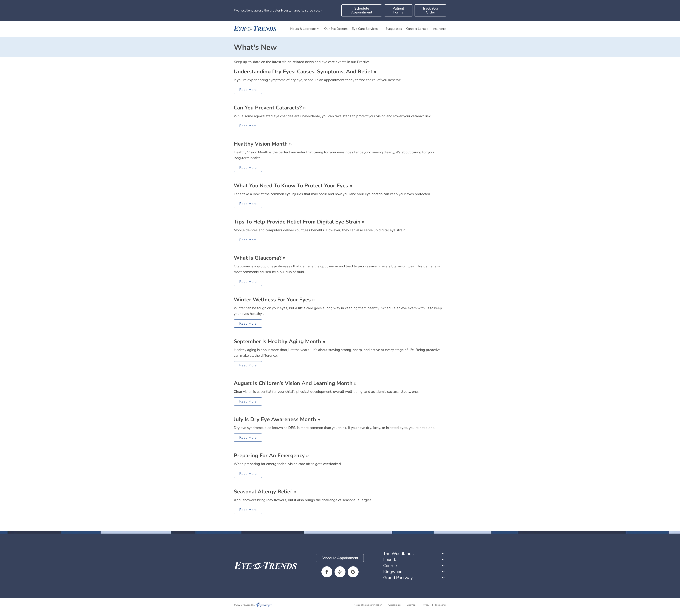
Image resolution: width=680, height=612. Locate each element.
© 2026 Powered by (245, 605)
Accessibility (394, 605)
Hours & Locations (303, 29)
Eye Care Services (365, 29)
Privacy (425, 605)
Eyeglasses (394, 29)
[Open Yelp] (340, 571)
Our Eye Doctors (336, 29)
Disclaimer (440, 605)
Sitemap (411, 605)
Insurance (439, 29)
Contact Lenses (417, 29)
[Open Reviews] (353, 571)
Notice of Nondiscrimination (368, 605)
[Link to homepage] (255, 29)
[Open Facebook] (326, 571)
